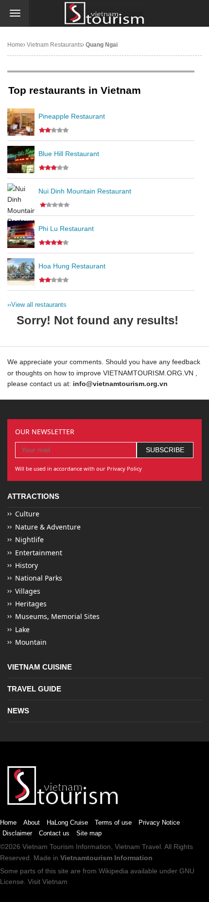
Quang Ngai (101, 44)
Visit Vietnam (48, 881)
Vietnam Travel (138, 846)
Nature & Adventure (48, 526)
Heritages (31, 603)
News (18, 711)
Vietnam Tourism (48, 846)
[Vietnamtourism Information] (104, 13)
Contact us (54, 833)
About (31, 822)
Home (15, 44)
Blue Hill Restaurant (68, 154)
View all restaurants (37, 304)
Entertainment (38, 552)
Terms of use (113, 822)
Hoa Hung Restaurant (71, 266)
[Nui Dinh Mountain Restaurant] (21, 197)
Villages (27, 591)
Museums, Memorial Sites (57, 616)
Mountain (31, 642)
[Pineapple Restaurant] (21, 122)
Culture (27, 513)
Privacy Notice (159, 822)
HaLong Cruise (67, 822)
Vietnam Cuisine (39, 667)
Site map (89, 833)
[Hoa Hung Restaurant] (21, 271)
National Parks (38, 578)
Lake (22, 629)
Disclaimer (17, 833)
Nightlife (29, 539)
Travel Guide (34, 689)
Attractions (33, 496)
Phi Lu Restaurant (66, 228)
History (26, 565)
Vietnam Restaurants (53, 44)
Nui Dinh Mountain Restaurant (84, 191)
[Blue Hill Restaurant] (21, 159)
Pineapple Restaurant (71, 116)
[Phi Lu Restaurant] (21, 234)
